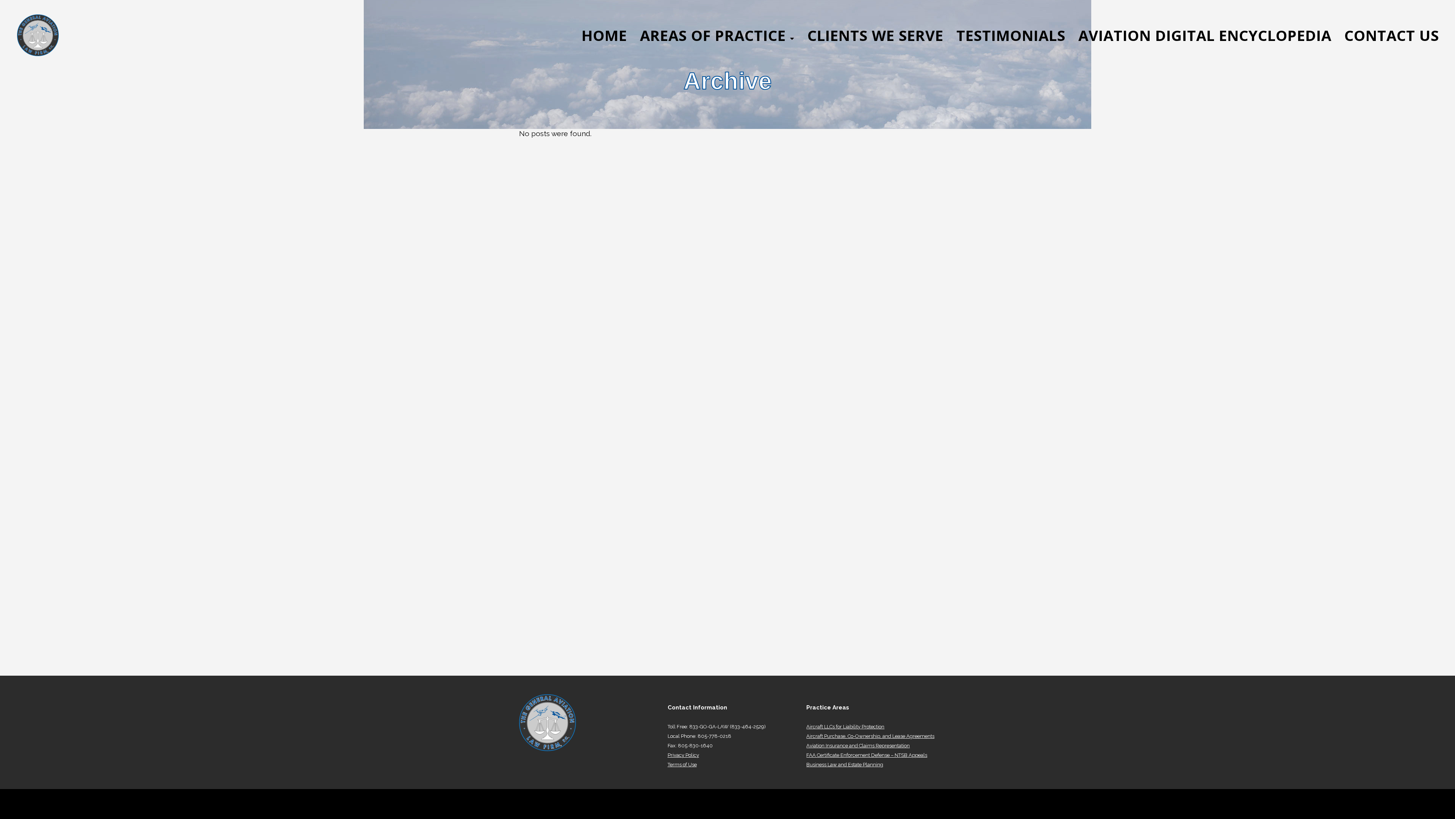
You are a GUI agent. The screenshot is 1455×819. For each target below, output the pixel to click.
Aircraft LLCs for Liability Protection (845, 727)
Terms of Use (682, 764)
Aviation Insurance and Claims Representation (858, 745)
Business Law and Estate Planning (844, 764)
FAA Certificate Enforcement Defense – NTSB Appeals (866, 755)
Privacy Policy (683, 755)
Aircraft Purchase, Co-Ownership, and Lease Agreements (870, 736)
